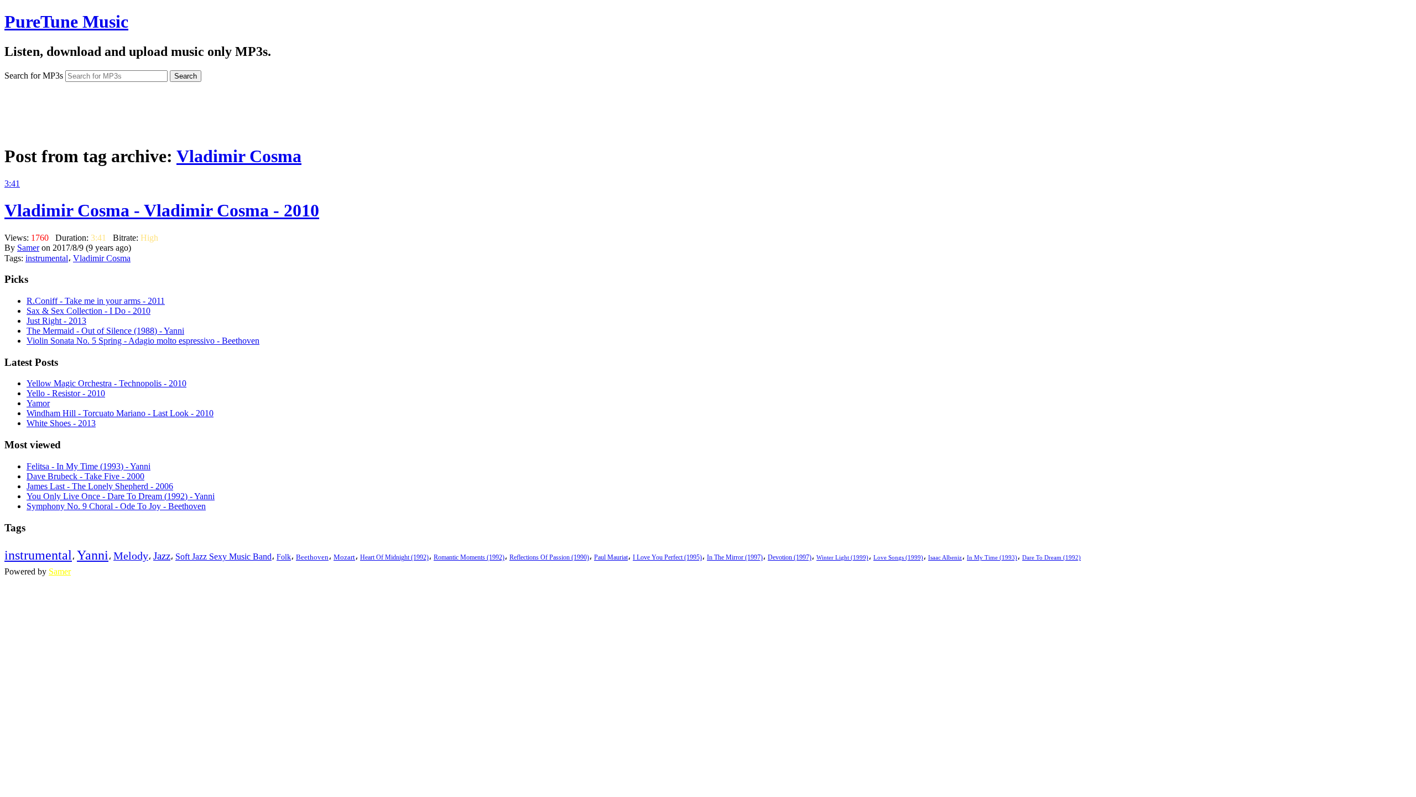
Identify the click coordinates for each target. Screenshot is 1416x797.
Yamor (38, 403)
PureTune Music (66, 22)
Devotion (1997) (789, 557)
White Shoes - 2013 (61, 423)
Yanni (92, 555)
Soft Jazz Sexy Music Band (223, 556)
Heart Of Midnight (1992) (394, 557)
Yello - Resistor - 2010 (66, 393)
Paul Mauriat (611, 557)
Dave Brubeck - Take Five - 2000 (85, 476)
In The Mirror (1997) (735, 557)
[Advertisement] (708, 109)
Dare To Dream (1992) (1051, 558)
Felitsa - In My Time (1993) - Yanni (88, 466)
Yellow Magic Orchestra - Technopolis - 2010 (106, 383)
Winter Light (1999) (842, 557)
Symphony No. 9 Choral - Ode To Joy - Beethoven (116, 506)
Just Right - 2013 (56, 320)
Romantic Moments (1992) (469, 557)
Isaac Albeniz (945, 557)
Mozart (344, 557)
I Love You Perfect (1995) (667, 557)
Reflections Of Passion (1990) (549, 557)
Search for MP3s (33, 75)
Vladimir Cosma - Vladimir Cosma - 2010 (161, 210)
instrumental (46, 258)
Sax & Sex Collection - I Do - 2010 (88, 310)
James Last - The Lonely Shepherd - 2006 (100, 486)
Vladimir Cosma (238, 156)
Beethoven (312, 557)
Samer (28, 247)
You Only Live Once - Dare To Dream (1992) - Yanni (121, 496)
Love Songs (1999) (898, 557)
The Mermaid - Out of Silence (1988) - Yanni (105, 330)
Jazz (161, 556)
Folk (284, 557)
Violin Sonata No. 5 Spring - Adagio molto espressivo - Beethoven (143, 340)
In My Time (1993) (992, 558)
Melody (130, 556)
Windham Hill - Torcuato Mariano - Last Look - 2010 (120, 413)
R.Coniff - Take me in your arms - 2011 (96, 301)
